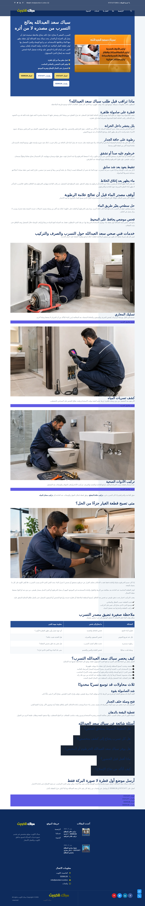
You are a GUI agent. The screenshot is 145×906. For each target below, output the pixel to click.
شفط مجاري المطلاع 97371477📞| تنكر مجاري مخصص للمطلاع (72, 850)
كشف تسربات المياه (121, 398)
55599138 (64, 876)
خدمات (96, 11)
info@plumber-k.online (39, 3)
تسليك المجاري (125, 314)
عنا (113, 11)
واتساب (65, 883)
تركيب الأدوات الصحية (120, 481)
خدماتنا (58, 833)
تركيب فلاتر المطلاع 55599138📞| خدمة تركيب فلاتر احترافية (70, 834)
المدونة (88, 11)
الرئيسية (120, 11)
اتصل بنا (105, 11)
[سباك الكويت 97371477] (26, 11)
